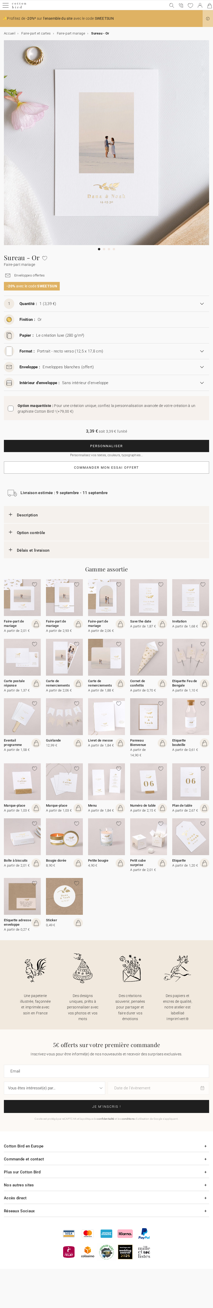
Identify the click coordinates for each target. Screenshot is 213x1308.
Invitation (179, 621)
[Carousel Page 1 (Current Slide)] (99, 249)
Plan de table (182, 805)
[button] (208, 18)
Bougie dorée (56, 860)
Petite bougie (98, 860)
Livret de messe (100, 740)
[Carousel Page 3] (109, 249)
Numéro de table (143, 805)
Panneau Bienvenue (138, 742)
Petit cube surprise (138, 863)
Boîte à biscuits (16, 860)
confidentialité (105, 1118)
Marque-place (14, 805)
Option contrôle (31, 532)
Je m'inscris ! (106, 1107)
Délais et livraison (33, 550)
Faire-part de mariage (14, 623)
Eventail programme (13, 742)
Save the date (140, 621)
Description (27, 515)
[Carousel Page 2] (104, 249)
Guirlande (53, 740)
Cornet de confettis (137, 683)
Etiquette (179, 860)
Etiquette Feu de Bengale (184, 683)
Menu (92, 805)
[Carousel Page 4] (114, 249)
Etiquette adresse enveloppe (17, 922)
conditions (128, 1118)
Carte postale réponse (14, 683)
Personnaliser (106, 446)
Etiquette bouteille (179, 742)
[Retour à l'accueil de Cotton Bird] (19, 7)
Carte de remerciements (58, 683)
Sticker (51, 920)
